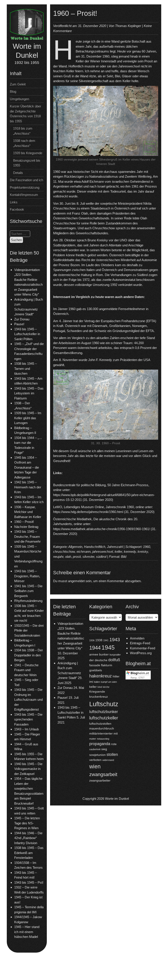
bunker (104, 654)
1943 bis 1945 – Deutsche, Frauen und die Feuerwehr (27, 536)
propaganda (99, 744)
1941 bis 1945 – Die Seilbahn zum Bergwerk (28, 591)
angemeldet (76, 581)
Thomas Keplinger (128, 26)
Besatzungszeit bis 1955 (26, 163)
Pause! (19, 324)
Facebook (17, 209)
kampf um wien (109, 682)
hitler (116, 676)
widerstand (108, 760)
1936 (91, 640)
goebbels (95, 670)
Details (18, 173)
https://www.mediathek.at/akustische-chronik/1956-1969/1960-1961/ (101, 529)
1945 (108, 647)
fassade (94, 665)
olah (68, 556)
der (91, 660)
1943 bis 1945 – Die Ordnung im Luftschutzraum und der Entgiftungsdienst (28, 699)
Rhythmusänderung (28, 601)
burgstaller (115, 654)
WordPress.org (141, 653)
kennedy (130, 551)
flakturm (106, 665)
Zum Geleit (18, 84)
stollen (112, 754)
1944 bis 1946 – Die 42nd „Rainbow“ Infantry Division (28, 838)
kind (100, 687)
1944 (95, 648)
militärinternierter (101, 733)
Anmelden (137, 638)
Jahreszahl (115, 547)
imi (91, 681)
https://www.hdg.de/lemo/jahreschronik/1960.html (88, 512)
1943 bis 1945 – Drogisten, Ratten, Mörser (27, 576)
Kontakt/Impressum (24, 195)
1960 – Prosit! (24, 522)
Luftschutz (103, 704)
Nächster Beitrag (26, 527)
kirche (106, 687)
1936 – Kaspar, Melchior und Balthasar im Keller (27, 512)
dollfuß (114, 660)
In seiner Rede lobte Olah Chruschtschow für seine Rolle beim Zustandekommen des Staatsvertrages (100, 223)
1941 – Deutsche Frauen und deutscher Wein (26, 670)
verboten (95, 760)
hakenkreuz (100, 676)
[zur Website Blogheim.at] (138, 678)
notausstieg (103, 738)
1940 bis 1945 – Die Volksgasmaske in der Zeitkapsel (28, 769)
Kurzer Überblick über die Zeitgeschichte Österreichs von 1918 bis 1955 (25, 113)
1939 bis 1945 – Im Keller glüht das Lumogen (27, 418)
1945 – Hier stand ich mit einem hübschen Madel (26, 932)
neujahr (58, 556)
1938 (98, 640)
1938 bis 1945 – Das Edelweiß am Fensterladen (29, 852)
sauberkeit (94, 749)
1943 (114, 639)
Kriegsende (97, 691)
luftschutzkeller (103, 717)
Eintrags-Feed (140, 643)
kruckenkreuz (98, 696)
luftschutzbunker (103, 712)
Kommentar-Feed (142, 648)
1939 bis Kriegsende (27, 153)
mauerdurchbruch (101, 728)
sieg (104, 749)
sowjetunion (97, 755)
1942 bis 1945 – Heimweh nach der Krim (27, 487)
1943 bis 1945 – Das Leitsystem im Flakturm (29, 393)
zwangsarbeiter (99, 780)
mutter (92, 738)
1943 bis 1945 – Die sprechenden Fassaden (28, 719)
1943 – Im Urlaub (26, 729)
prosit (77, 556)
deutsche (101, 660)
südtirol (101, 556)
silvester (88, 556)
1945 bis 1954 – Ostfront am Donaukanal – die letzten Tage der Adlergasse (26, 467)
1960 (146, 547)
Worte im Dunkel (117, 798)
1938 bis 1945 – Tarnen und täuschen (25, 368)
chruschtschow (64, 551)
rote (114, 744)
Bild (123, 556)
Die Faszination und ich (26, 180)
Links (14, 202)
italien (97, 682)
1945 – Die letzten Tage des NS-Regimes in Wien (27, 823)
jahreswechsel (102, 551)
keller (118, 551)
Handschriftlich (94, 547)
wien (95, 766)
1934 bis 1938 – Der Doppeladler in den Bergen (28, 655)
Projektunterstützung (24, 187)
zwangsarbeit (103, 774)
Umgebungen (19, 99)
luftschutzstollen (100, 723)
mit (116, 733)
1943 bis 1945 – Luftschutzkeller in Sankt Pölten (27, 334)
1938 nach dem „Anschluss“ (24, 143)
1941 (105, 640)
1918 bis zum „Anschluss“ (22, 130)
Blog (13, 91)
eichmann (84, 551)
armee (93, 654)
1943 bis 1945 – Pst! (28, 882)
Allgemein (75, 547)
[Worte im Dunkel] (27, 39)
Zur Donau (21, 319)
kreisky (143, 551)
